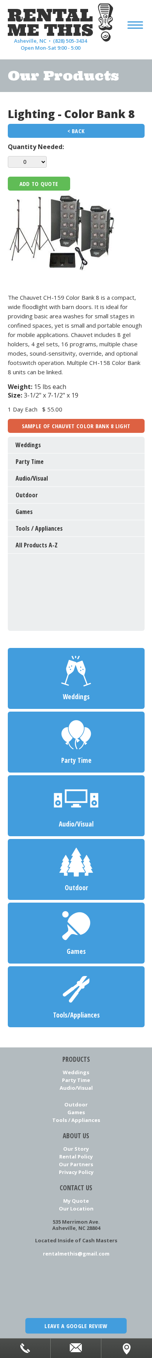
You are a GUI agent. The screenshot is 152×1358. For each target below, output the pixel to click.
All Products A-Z (37, 545)
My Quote (76, 1200)
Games (76, 1112)
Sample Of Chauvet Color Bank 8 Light (76, 426)
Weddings (76, 1072)
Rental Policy (76, 1156)
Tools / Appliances (76, 1120)
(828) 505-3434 (70, 40)
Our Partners (76, 1164)
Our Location (76, 1208)
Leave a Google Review (75, 1326)
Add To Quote (38, 184)
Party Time (76, 1080)
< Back (76, 131)
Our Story (76, 1148)
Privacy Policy (76, 1172)
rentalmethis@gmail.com (76, 1253)
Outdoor (76, 1104)
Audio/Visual (76, 1087)
